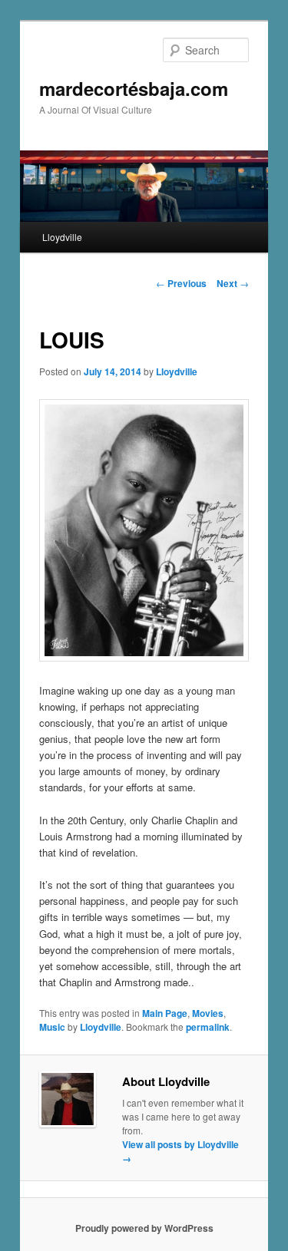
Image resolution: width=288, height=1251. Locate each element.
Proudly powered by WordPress (144, 1228)
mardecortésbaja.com (133, 88)
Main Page (164, 1013)
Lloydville (62, 236)
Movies (207, 1013)
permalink (208, 1027)
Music (52, 1027)
